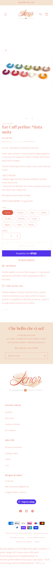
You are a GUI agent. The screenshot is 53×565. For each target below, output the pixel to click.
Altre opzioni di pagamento (27, 260)
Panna (19, 224)
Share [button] (7, 309)
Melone (31, 224)
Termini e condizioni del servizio (36, 537)
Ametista (21, 218)
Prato (32, 212)
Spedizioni (8, 412)
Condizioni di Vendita (12, 424)
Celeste (7, 212)
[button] (5, 14)
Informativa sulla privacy (17, 537)
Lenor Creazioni (14, 533)
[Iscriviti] (45, 355)
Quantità (4, 230)
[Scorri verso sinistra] (21, 118)
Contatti (7, 459)
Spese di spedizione (17, 141)
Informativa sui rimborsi (41, 533)
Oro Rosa (8, 218)
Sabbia (43, 212)
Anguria (7, 224)
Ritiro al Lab (9, 418)
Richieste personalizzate (13, 447)
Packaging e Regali (11, 453)
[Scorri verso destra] (32, 118)
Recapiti (37, 542)
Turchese (20, 212)
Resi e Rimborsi (10, 430)
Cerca (7, 465)
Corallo (34, 218)
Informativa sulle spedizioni (24, 542)
